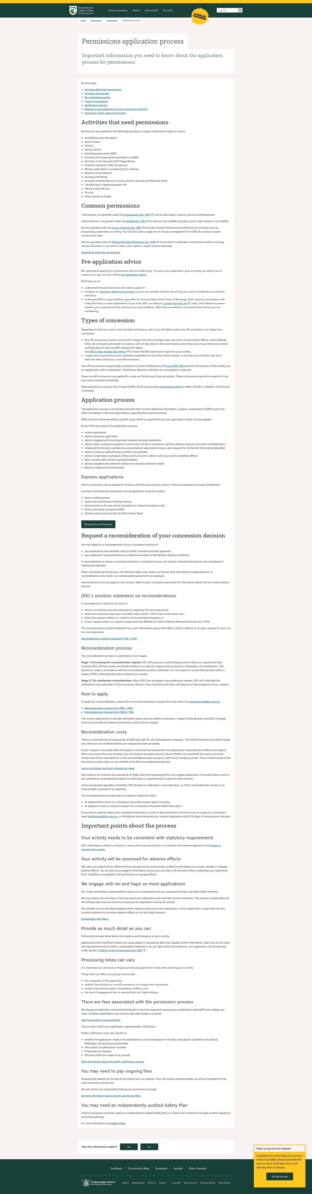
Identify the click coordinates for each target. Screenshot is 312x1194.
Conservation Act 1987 (137, 214)
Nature (136, 10)
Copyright (176, 1182)
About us (152, 1182)
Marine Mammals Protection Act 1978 (134, 242)
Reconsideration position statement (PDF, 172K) (109, 638)
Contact (162, 1182)
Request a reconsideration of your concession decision (116, 109)
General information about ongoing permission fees (111, 1095)
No (149, 1146)
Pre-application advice (97, 97)
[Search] (240, 10)
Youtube (178, 1168)
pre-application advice (133, 274)
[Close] (302, 1148)
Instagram (161, 1168)
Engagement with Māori (95, 918)
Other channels (197, 1168)
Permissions (112, 20)
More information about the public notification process (112, 1061)
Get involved (151, 10)
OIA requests (224, 1182)
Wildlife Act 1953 (136, 221)
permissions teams (171, 386)
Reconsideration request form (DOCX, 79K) (109, 712)
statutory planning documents (117, 291)
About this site (190, 1182)
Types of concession (96, 101)
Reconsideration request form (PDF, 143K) (108, 708)
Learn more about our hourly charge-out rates (107, 768)
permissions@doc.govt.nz (205, 701)
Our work (167, 10)
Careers (125, 1182)
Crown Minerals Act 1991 (126, 227)
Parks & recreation (118, 10)
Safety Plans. (118, 1123)
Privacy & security (207, 1182)
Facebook (116, 1168)
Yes (128, 1146)
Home (83, 20)
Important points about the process (105, 113)
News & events (138, 1182)
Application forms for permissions (100, 252)
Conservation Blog (138, 1168)
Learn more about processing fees (100, 1020)
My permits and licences (98, 524)
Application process (95, 105)
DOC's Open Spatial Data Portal (108, 351)
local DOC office (176, 365)
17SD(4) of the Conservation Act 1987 (120, 950)
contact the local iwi (175, 303)
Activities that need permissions (103, 89)
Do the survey (280, 1176)
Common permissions (96, 93)
